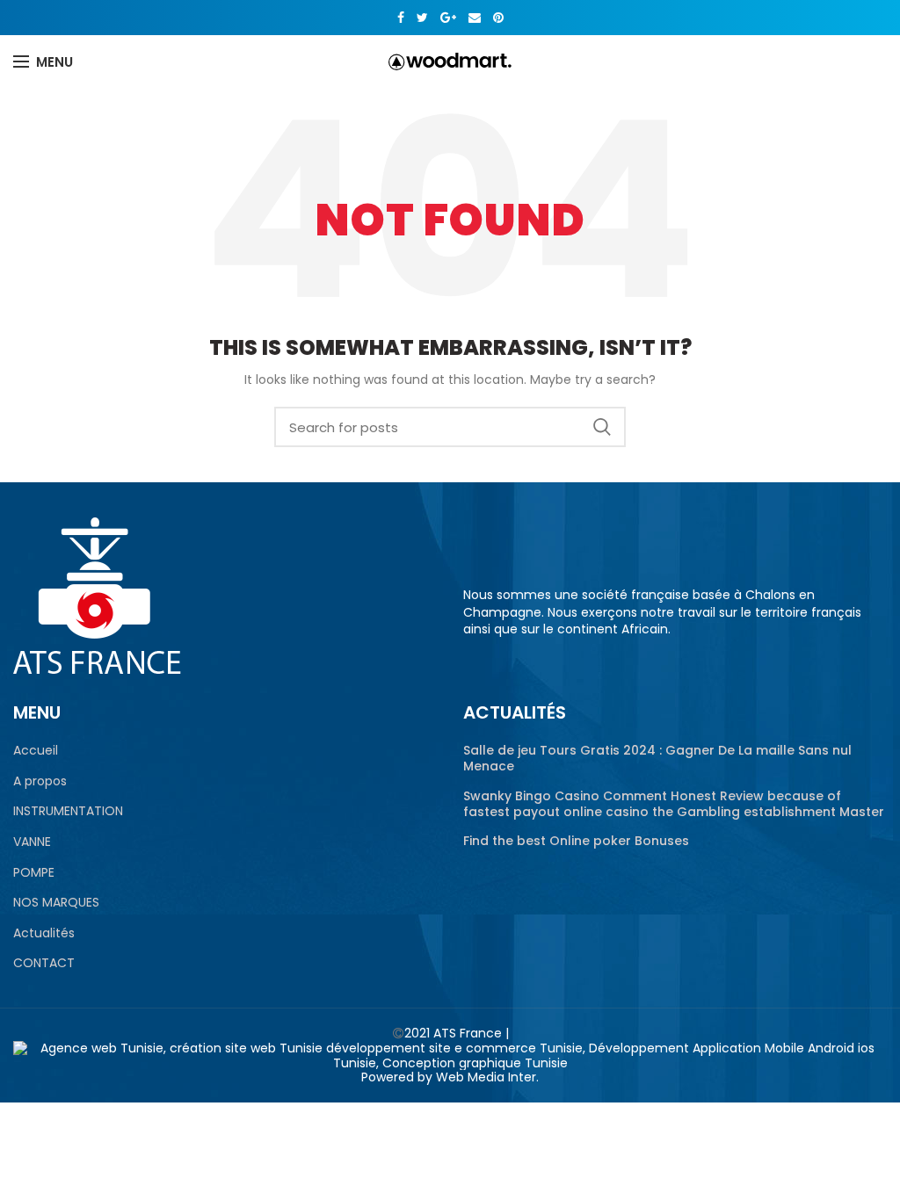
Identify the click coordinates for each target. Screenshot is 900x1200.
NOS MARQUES (56, 902)
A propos (40, 781)
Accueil (35, 750)
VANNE (32, 842)
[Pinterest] (498, 17)
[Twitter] (422, 17)
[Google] (448, 17)
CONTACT (44, 963)
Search (602, 427)
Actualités (44, 933)
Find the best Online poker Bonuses (576, 841)
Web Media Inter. (487, 1077)
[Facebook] (400, 17)
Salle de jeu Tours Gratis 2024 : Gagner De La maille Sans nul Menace (657, 758)
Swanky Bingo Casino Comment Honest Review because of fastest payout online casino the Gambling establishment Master (673, 804)
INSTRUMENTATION (68, 811)
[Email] (474, 17)
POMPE (33, 872)
